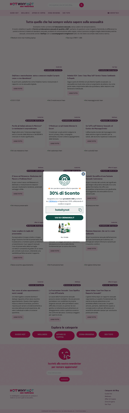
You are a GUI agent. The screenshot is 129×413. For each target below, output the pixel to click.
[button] (64, 210)
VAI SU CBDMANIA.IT (64, 217)
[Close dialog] (83, 174)
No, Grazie (64, 237)
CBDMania (53, 201)
